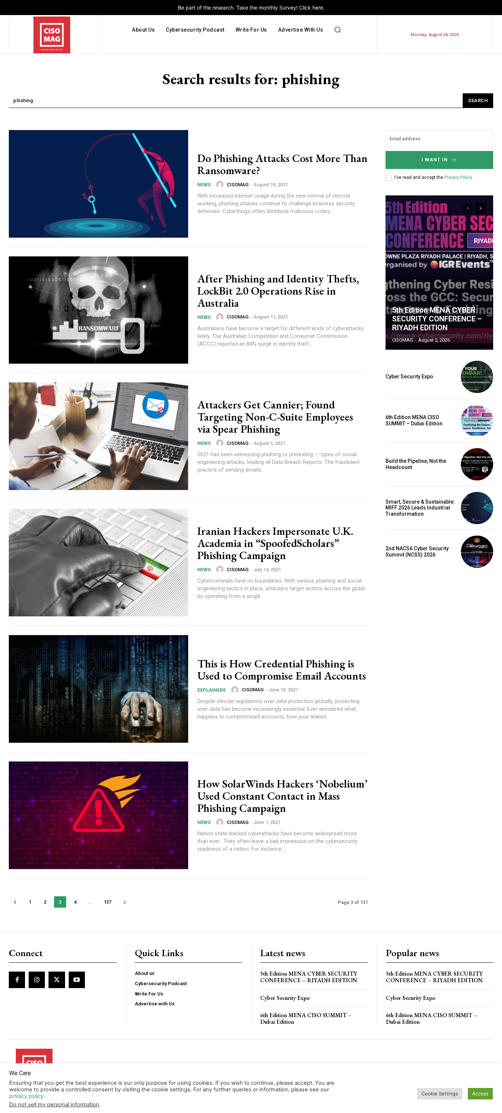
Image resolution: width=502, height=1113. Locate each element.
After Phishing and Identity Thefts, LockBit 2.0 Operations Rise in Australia (278, 290)
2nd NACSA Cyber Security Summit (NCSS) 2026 (417, 551)
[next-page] (124, 902)
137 (107, 902)
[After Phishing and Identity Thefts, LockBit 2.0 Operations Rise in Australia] (98, 310)
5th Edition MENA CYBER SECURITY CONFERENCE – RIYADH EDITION (437, 319)
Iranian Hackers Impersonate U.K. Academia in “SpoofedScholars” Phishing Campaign (275, 543)
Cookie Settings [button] (440, 1093)
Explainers (211, 690)
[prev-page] (15, 902)
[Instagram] (37, 980)
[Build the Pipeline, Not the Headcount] (477, 464)
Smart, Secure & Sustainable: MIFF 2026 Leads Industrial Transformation (420, 508)
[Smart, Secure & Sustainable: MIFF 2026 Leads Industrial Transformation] (477, 508)
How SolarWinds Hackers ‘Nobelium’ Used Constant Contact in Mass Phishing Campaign (282, 796)
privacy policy (26, 1096)
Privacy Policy (458, 177)
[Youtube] (77, 980)
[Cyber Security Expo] (477, 377)
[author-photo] (221, 184)
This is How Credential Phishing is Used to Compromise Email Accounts (281, 669)
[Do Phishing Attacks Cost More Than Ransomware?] (98, 184)
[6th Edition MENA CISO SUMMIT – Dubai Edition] (477, 420)
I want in (435, 159)
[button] (337, 30)
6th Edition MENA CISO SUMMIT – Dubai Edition (414, 420)
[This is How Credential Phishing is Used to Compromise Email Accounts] (98, 689)
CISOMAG (237, 184)
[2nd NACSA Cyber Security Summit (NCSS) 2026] (477, 552)
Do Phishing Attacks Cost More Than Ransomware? (282, 164)
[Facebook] (17, 980)
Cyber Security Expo (409, 376)
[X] (57, 980)
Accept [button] (480, 1093)
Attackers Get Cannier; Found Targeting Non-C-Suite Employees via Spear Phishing (275, 416)
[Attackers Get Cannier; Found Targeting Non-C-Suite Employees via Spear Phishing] (98, 436)
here (317, 7)
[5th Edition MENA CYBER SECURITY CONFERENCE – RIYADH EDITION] (440, 272)
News (204, 184)
